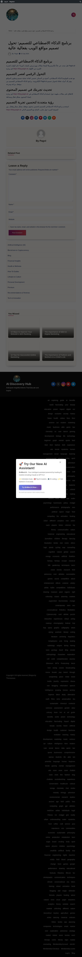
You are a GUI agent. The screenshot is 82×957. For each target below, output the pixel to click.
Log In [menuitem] (6, 1)
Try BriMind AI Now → (30, 487)
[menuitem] (2, 1)
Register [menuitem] (12, 1)
